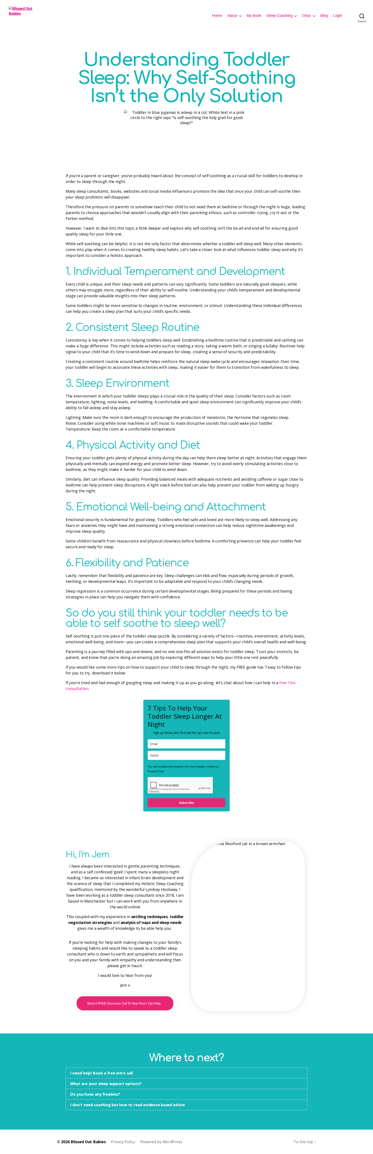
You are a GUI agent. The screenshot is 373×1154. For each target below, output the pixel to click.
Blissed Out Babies (88, 1141)
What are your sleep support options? (105, 1083)
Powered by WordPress (161, 1141)
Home (217, 15)
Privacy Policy (123, 1141)
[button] (186, 1073)
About (232, 15)
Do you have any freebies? (95, 1094)
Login (337, 15)
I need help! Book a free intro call (101, 1073)
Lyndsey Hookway (161, 889)
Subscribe (186, 803)
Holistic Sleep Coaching (162, 883)
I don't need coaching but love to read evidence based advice (127, 1104)
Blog (324, 15)
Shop (306, 15)
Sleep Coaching (279, 15)
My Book (254, 15)
